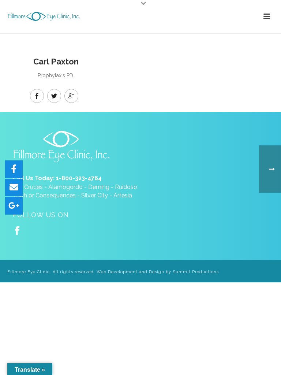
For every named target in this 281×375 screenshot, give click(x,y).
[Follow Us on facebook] (17, 231)
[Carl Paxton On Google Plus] (71, 96)
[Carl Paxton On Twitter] (54, 96)
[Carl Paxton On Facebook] (37, 96)
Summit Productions (196, 272)
